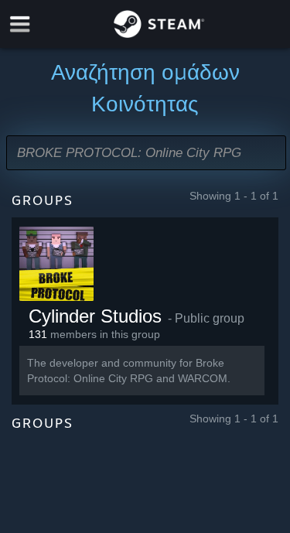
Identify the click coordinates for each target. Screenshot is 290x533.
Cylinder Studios (95, 316)
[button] (146, 152)
